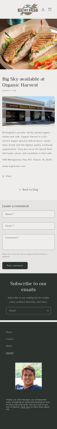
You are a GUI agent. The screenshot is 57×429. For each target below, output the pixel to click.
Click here (25, 406)
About (9, 346)
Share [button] (9, 176)
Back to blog (30, 189)
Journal (9, 353)
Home (9, 332)
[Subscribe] (47, 310)
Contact (10, 339)
